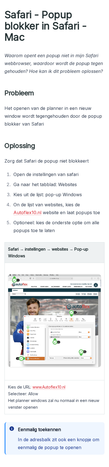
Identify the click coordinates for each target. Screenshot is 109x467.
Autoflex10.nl (27, 212)
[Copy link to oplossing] (39, 146)
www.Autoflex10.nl (48, 387)
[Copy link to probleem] (38, 93)
